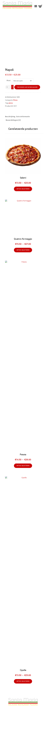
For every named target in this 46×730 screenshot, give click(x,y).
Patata (23, 454)
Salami (23, 177)
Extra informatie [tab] (23, 116)
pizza (11, 103)
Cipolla (23, 670)
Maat (9, 80)
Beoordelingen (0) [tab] (13, 120)
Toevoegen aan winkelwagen (27, 87)
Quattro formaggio (23, 239)
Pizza (15, 100)
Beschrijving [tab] (10, 116)
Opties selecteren (23, 189)
